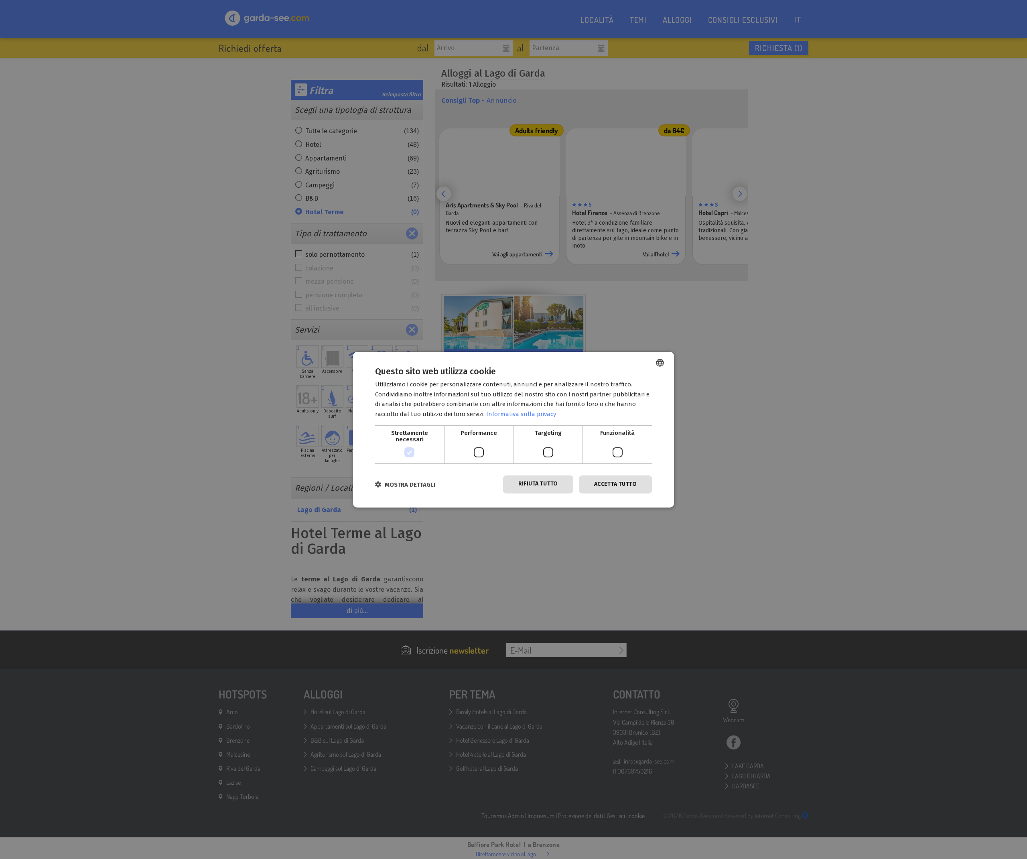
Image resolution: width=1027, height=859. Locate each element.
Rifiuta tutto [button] (538, 483)
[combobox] (660, 362)
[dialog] (513, 429)
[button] (405, 484)
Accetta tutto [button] (615, 484)
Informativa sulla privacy (521, 414)
